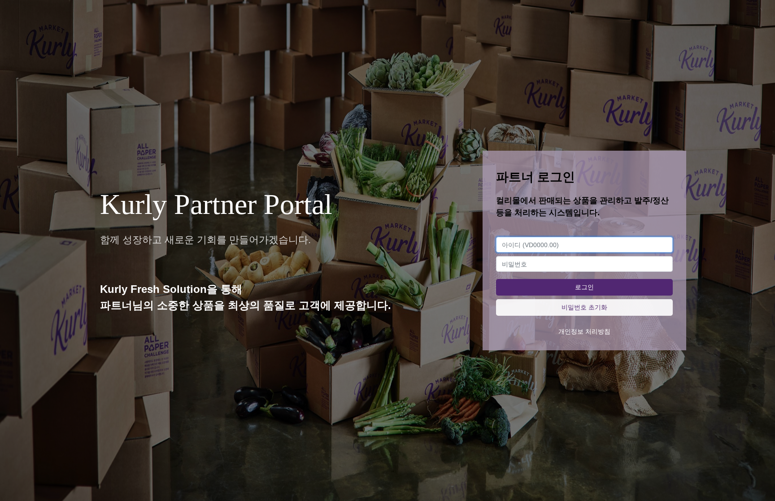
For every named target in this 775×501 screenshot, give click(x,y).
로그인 (584, 287)
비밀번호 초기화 (584, 307)
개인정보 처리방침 (584, 331)
